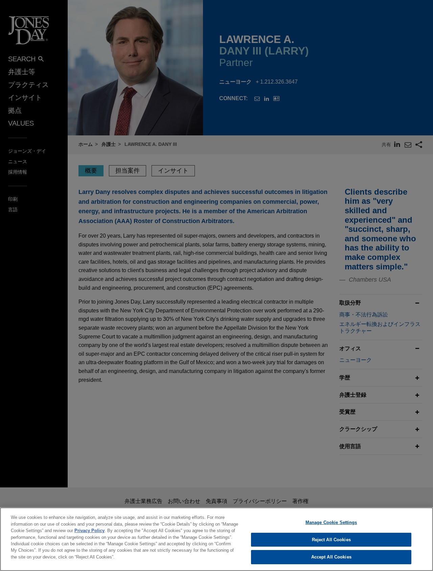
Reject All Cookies (331, 539)
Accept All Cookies (331, 556)
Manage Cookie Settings (331, 522)
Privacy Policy (89, 530)
